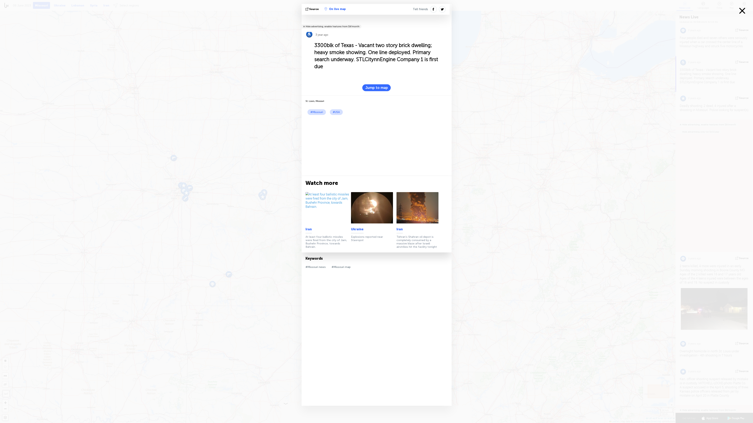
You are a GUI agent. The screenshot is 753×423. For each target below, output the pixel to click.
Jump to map (376, 88)
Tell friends (420, 9)
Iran (309, 229)
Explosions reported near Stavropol (367, 238)
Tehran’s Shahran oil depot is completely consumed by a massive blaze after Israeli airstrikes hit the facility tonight (417, 242)
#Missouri (316, 112)
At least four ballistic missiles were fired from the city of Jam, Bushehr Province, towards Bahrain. (326, 242)
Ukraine (357, 229)
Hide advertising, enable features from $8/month (332, 26)
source (314, 9)
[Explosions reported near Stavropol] (373, 207)
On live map (337, 9)
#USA (336, 112)
